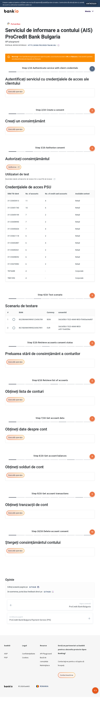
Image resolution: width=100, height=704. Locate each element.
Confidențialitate (28, 653)
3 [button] (92, 148)
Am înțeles (91, 4)
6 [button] (92, 381)
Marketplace (45, 665)
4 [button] (92, 295)
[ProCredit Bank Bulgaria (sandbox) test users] (54, 179)
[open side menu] (95, 690)
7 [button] (92, 419)
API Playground (46, 653)
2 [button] (92, 110)
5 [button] (92, 343)
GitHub (32, 587)
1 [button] (92, 69)
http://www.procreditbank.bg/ (42, 45)
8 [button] (92, 456)
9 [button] (92, 494)
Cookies (25, 657)
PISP (6, 657)
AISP (6, 653)
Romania (44, 686)
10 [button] (92, 532)
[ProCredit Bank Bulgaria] (13, 23)
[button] (15, 91)
